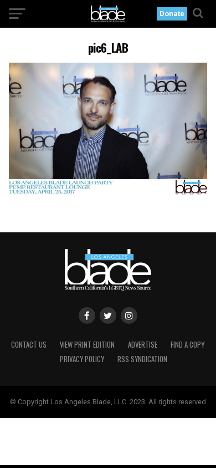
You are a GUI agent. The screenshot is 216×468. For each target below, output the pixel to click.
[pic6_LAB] (108, 191)
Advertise (142, 344)
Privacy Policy (82, 359)
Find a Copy (187, 344)
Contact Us (29, 344)
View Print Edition (87, 344)
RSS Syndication (142, 359)
